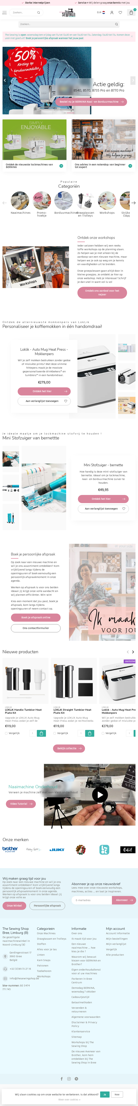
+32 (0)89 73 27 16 (20, 968)
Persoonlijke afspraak (47, 905)
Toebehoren (44, 971)
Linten (41, 954)
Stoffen (41, 944)
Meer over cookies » (69, 1099)
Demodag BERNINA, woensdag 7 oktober (84, 989)
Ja (105, 1094)
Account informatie (118, 933)
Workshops (43, 976)
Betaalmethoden (82, 1002)
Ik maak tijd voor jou (84, 938)
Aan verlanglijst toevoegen (42, 401)
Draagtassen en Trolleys (51, 938)
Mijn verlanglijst (116, 944)
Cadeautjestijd (80, 997)
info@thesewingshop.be (24, 978)
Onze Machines (46, 933)
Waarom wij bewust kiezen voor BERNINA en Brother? (86, 960)
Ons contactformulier (36, 628)
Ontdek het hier (42, 391)
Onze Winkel (14, 905)
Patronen (42, 965)
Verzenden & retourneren (79, 1009)
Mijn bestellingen (117, 938)
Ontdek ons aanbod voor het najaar (102, 292)
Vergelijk (14, 733)
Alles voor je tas (47, 949)
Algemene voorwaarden (86, 1016)
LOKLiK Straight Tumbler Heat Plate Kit (72, 711)
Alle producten (115, 954)
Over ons (77, 933)
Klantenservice (81, 1031)
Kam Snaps (43, 960)
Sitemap (77, 1036)
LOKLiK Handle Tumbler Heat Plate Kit (23, 711)
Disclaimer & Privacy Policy (84, 1024)
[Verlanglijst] (120, 12)
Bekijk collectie (66, 748)
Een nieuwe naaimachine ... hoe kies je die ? (83, 947)
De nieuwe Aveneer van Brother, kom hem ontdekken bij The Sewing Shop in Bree (86, 1057)
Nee (117, 1094)
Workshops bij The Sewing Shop (83, 1044)
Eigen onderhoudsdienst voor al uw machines (86, 971)
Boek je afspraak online (35, 617)
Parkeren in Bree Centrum (82, 980)
